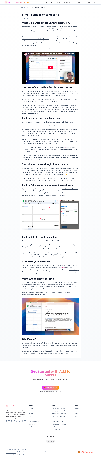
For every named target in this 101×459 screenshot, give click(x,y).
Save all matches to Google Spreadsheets (45, 164)
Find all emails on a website (58, 419)
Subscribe (49, 441)
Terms (76, 413)
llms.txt (76, 416)
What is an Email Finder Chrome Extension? (46, 22)
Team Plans (31, 411)
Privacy (76, 411)
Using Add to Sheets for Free (38, 278)
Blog (79, 2)
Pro (74, 2)
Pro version (31, 408)
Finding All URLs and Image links (40, 237)
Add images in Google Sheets (59, 413)
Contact (77, 408)
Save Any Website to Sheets (58, 408)
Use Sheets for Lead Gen (58, 427)
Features (52, 2)
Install (30, 427)
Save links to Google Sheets (58, 416)
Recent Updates (87, 2)
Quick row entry (56, 429)
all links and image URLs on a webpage (57, 241)
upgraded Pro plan (72, 99)
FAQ (95, 2)
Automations (67, 2)
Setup (46, 2)
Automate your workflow (36, 261)
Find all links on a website (58, 421)
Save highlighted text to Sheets (59, 411)
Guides (59, 2)
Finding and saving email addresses (42, 118)
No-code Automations (34, 421)
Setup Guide (32, 424)
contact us (25, 347)
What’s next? (29, 339)
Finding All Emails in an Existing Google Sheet (47, 184)
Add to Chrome (50, 387)
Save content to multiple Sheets (59, 424)
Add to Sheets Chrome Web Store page (55, 353)
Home (21, 7)
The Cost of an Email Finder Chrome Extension (47, 87)
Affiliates (31, 413)
